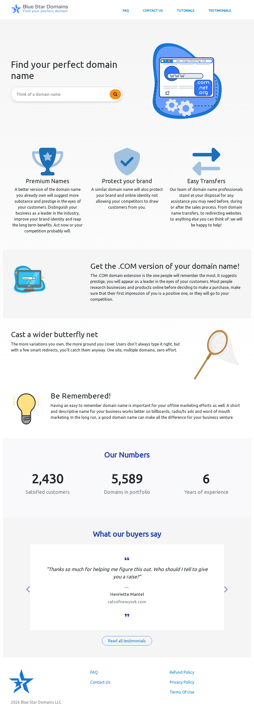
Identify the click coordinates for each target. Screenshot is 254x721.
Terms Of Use (182, 692)
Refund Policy (182, 672)
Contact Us (153, 10)
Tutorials (185, 10)
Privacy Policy (182, 682)
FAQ (126, 10)
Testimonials (219, 10)
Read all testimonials (127, 641)
